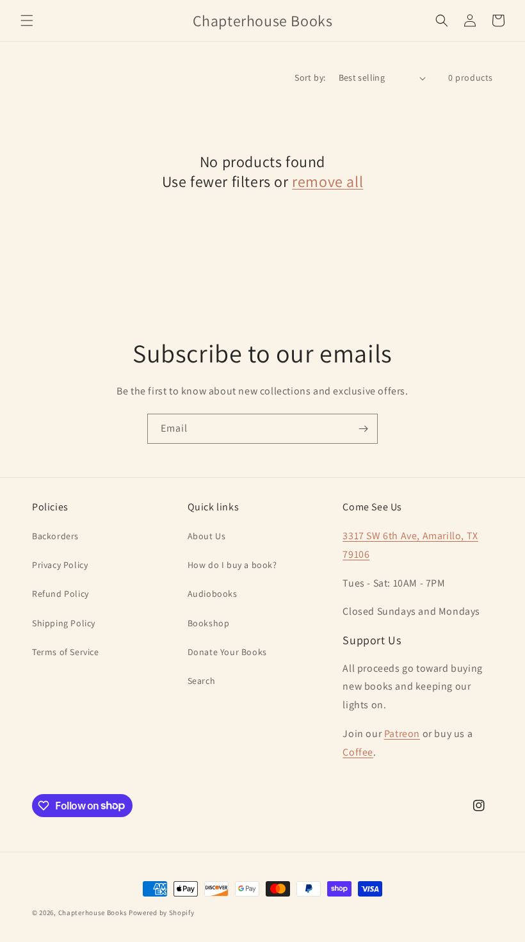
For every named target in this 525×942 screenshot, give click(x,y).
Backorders (55, 536)
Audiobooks (213, 593)
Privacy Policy (60, 565)
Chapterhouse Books (92, 912)
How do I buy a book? (232, 565)
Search (202, 680)
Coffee (358, 752)
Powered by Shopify (162, 912)
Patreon (402, 733)
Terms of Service (65, 652)
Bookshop (209, 623)
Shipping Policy (63, 623)
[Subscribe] (363, 429)
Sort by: (310, 77)
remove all (327, 181)
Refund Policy (60, 593)
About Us (207, 536)
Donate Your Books (227, 652)
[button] (27, 20)
